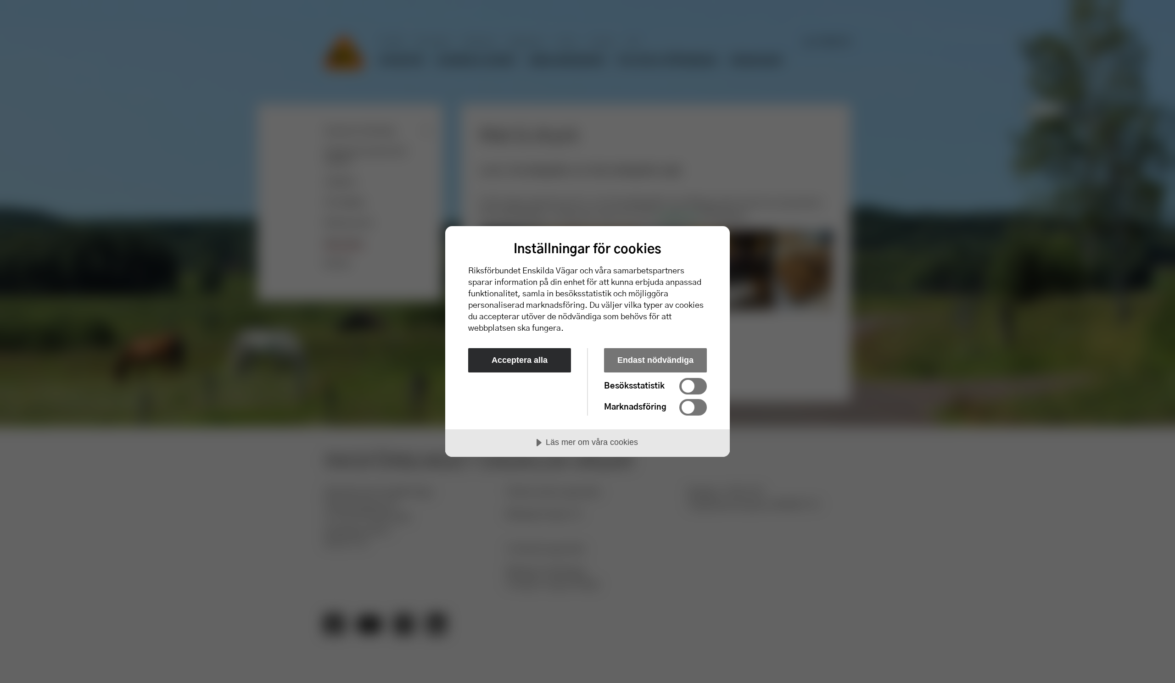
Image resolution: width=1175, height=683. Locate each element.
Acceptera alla (520, 360)
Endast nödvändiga (655, 360)
